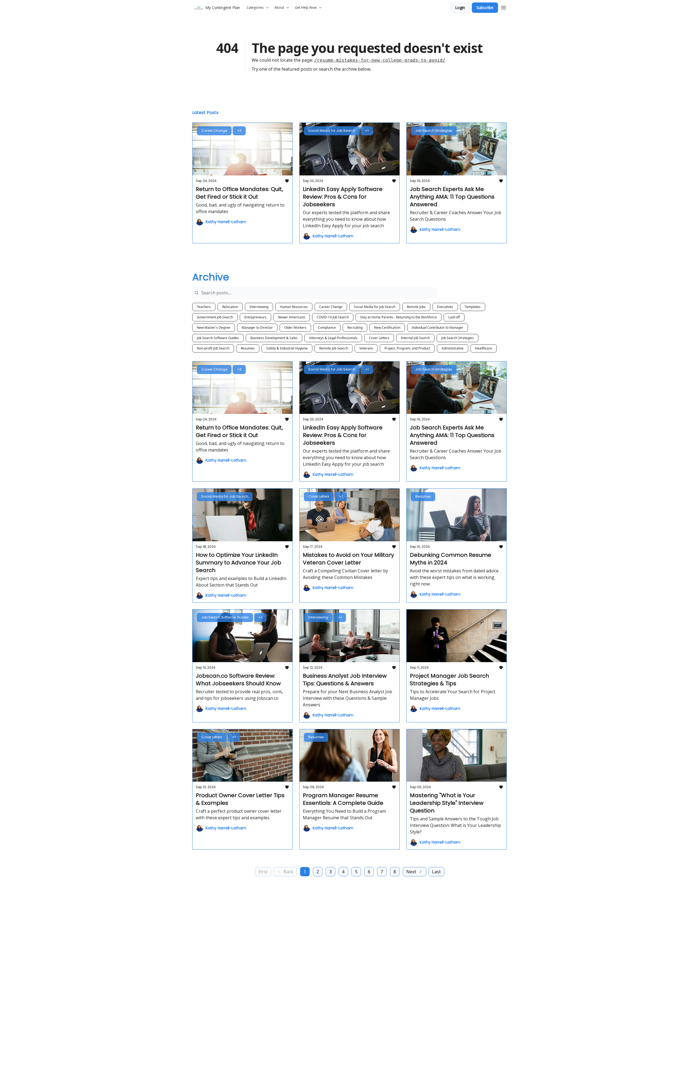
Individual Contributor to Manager (437, 327)
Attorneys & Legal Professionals (333, 338)
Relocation (230, 306)
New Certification (387, 327)
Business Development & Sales (274, 338)
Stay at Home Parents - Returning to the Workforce (398, 317)
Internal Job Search (415, 338)
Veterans (366, 348)
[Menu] (503, 7)
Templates (473, 306)
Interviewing (259, 306)
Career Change (330, 306)
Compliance (327, 327)
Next (411, 872)
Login (460, 7)
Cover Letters (379, 338)
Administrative (453, 348)
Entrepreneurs (255, 317)
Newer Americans (291, 317)
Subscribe (484, 7)
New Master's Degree (213, 327)
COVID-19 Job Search (333, 317)
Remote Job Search (333, 348)
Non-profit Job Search (213, 348)
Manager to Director (257, 327)
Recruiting (355, 327)
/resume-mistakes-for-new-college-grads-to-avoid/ (379, 60)
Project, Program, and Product (407, 348)
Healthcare (483, 348)
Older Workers (295, 327)
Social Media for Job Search (374, 306)
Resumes (248, 348)
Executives (445, 306)
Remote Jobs (416, 306)
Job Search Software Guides (218, 338)
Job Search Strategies (457, 338)
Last (436, 872)
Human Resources (294, 306)
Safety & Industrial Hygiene (287, 348)
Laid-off (454, 317)
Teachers (204, 306)
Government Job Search (215, 317)
